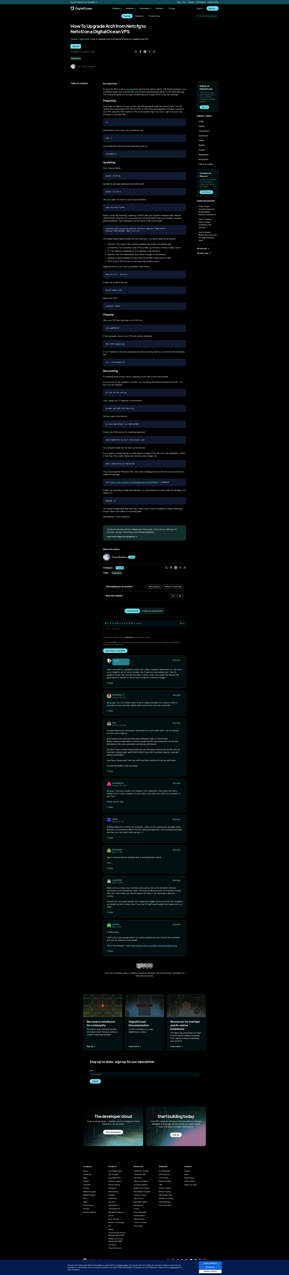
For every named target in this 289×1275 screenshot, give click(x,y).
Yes (173, 596)
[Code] (141, 623)
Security (86, 1209)
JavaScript (203, 136)
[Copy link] (154, 51)
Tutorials (127, 16)
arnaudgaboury (118, 783)
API (109, 1226)
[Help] (183, 623)
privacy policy (123, 1265)
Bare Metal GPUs (114, 1178)
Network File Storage (116, 1222)
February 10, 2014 (119, 725)
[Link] (115, 623)
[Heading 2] (125, 623)
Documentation (139, 1215)
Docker (202, 150)
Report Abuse (189, 1178)
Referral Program (89, 1192)
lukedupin (116, 924)
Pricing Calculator (140, 1212)
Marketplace (138, 1205)
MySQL (202, 145)
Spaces (111, 1215)
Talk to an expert (206, 164)
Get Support (201, 2)
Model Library (113, 1192)
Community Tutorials (141, 1171)
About (85, 1171)
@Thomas (111, 702)
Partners (86, 1188)
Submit (95, 1081)
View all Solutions (165, 1205)
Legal (85, 1202)
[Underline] (110, 623)
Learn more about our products (121, 536)
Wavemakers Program (142, 1192)
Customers (87, 1185)
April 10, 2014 (117, 852)
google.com (120, 344)
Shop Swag (138, 1226)
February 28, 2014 (119, 786)
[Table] (139, 623)
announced (129, 89)
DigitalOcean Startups (142, 1188)
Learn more (134, 1046)
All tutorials (203, 159)
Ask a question (154, 587)
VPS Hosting (163, 1178)
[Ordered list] (132, 623)
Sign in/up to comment (115, 651)
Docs (184, 2)
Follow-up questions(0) (153, 611)
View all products (113, 1132)
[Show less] (181, 660)
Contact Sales (213, 2)
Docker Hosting (165, 1188)
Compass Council (140, 1195)
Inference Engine (114, 1181)
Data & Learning (114, 1185)
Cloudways (112, 1245)
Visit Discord (206, 192)
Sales (186, 1174)
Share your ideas (190, 1185)
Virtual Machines (165, 1202)
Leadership (87, 1174)
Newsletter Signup (140, 1202)
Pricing (136, 1209)
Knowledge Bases (115, 1171)
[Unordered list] (129, 623)
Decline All (210, 1267)
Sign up (211, 8)
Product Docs (154, 16)
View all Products (114, 1248)
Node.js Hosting (165, 1192)
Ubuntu (202, 126)
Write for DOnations (141, 1181)
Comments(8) (132, 611)
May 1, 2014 (116, 927)
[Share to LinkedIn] (145, 51)
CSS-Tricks (138, 1178)
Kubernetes (204, 155)
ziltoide (115, 819)
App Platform (113, 1205)
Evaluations (112, 1188)
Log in (199, 8)
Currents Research (141, 1185)
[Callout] (137, 623)
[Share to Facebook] (140, 51)
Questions (139, 16)
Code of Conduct (140, 1222)
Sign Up (90, 1046)
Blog (179, 2)
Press (85, 1198)
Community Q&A (140, 1174)
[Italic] (108, 623)
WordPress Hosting (166, 1198)
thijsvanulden (117, 849)
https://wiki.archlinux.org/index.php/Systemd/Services (154, 945)
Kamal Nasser (117, 695)
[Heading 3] (127, 623)
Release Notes (139, 1219)
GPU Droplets (113, 1174)
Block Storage (113, 1219)
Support (187, 1171)
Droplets (111, 1195)
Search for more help (173, 587)
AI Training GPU (164, 1171)
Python (202, 140)
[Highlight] (120, 623)
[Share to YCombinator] (149, 51)
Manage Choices (210, 1271)
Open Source (139, 1198)
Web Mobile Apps (165, 1195)
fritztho (116, 661)
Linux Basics (204, 131)
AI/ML (201, 121)
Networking (85, 39)
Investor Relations (89, 1212)
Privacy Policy (88, 1205)
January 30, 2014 (119, 697)
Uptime (111, 1229)
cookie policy (174, 1267)
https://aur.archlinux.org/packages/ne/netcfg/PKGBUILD (134, 482)
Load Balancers (114, 1209)
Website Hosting (165, 1181)
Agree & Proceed (210, 1263)
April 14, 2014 (117, 883)
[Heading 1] (122, 623)
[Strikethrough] (113, 623)
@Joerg (110, 791)
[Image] (118, 623)
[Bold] (106, 623)
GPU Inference (164, 1174)
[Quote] (134, 623)
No (180, 596)
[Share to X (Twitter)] (136, 51)
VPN (160, 1185)
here (145, 239)
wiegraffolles (117, 880)
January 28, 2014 (121, 663)
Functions (111, 1202)
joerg (114, 723)
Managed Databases (116, 1212)
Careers (191, 2)
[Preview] (181, 623)
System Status (189, 1181)
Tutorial (75, 46)
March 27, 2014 (118, 822)
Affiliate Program (89, 1195)
